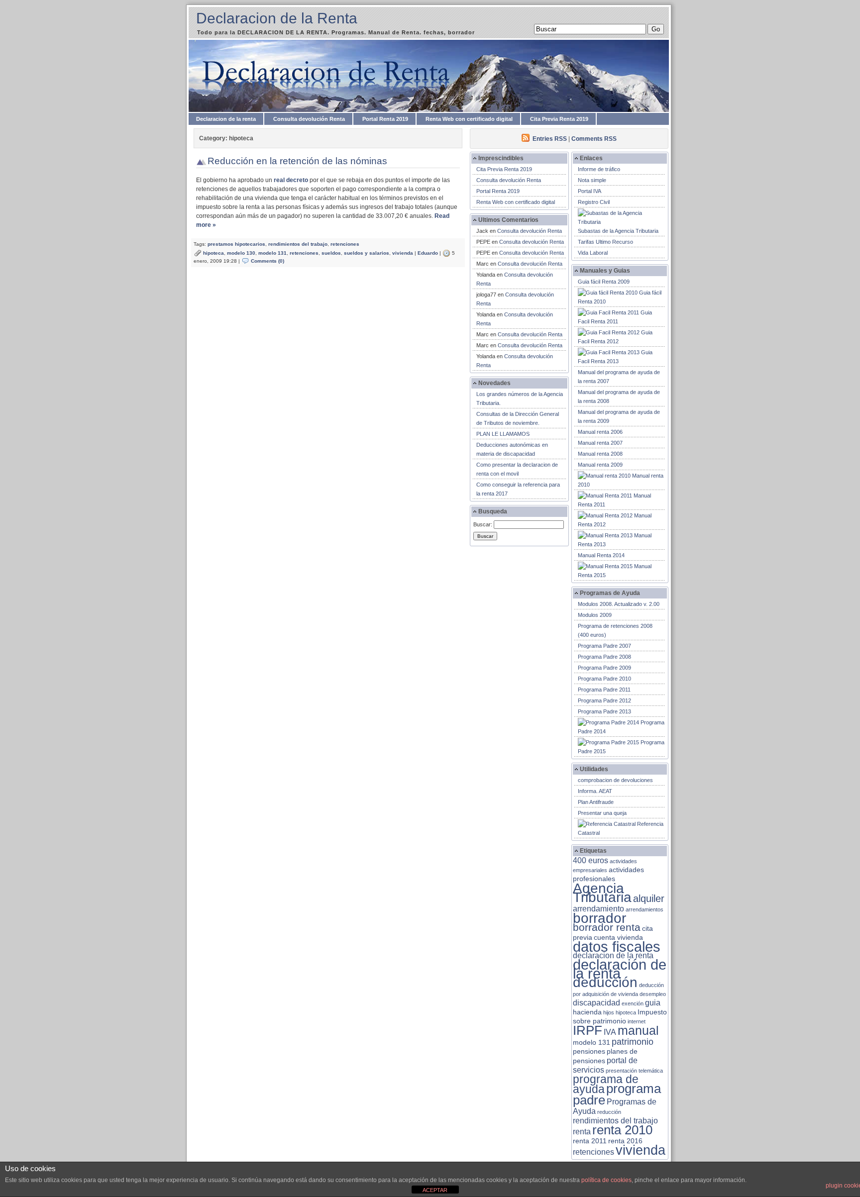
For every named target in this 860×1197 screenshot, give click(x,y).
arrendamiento (598, 908)
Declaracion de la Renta (276, 18)
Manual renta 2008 (600, 454)
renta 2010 (622, 1130)
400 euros (590, 860)
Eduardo (428, 253)
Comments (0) (267, 261)
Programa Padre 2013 (604, 711)
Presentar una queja (602, 813)
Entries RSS (550, 138)
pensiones (589, 1051)
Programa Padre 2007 (604, 646)
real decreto (291, 180)
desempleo (653, 994)
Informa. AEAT (595, 791)
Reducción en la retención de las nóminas (297, 161)
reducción (609, 1112)
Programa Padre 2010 (604, 679)
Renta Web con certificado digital (469, 119)
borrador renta (607, 927)
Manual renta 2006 (600, 432)
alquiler (648, 898)
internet (636, 1021)
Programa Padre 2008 (604, 657)
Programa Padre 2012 (604, 700)
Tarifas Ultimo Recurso (605, 242)
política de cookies (606, 1180)
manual (638, 1030)
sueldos (331, 253)
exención (633, 1003)
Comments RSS (594, 138)
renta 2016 (625, 1141)
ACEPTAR (435, 1190)
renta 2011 (590, 1141)
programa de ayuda (606, 1084)
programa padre (617, 1094)
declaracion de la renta (613, 955)
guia (652, 1002)
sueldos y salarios (366, 253)
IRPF (587, 1030)
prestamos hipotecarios (236, 244)
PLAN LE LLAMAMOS (503, 434)
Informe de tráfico (599, 169)
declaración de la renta (619, 969)
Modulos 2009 (595, 615)
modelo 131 (272, 253)
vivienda (402, 253)
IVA (610, 1032)
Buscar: (482, 524)
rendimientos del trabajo (297, 244)
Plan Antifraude (596, 802)
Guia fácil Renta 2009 (604, 282)
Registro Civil (594, 202)
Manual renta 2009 (600, 465)
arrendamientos (644, 909)
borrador (599, 918)
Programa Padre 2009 (604, 668)
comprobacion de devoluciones (615, 780)
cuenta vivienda (618, 937)
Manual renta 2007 (600, 443)
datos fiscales (616, 946)
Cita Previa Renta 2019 (559, 119)
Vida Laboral (593, 253)
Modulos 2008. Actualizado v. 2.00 (618, 604)
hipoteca (213, 253)
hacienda (587, 1012)
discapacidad (596, 1002)
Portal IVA (589, 191)
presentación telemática (634, 1071)
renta (582, 1131)
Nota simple (592, 180)
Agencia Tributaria (602, 892)
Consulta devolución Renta (309, 119)
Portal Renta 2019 (385, 119)
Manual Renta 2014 (601, 555)
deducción (605, 982)
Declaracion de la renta (226, 119)
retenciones (344, 244)
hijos (608, 1012)
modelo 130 (241, 253)
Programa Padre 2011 (604, 690)
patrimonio (632, 1042)
